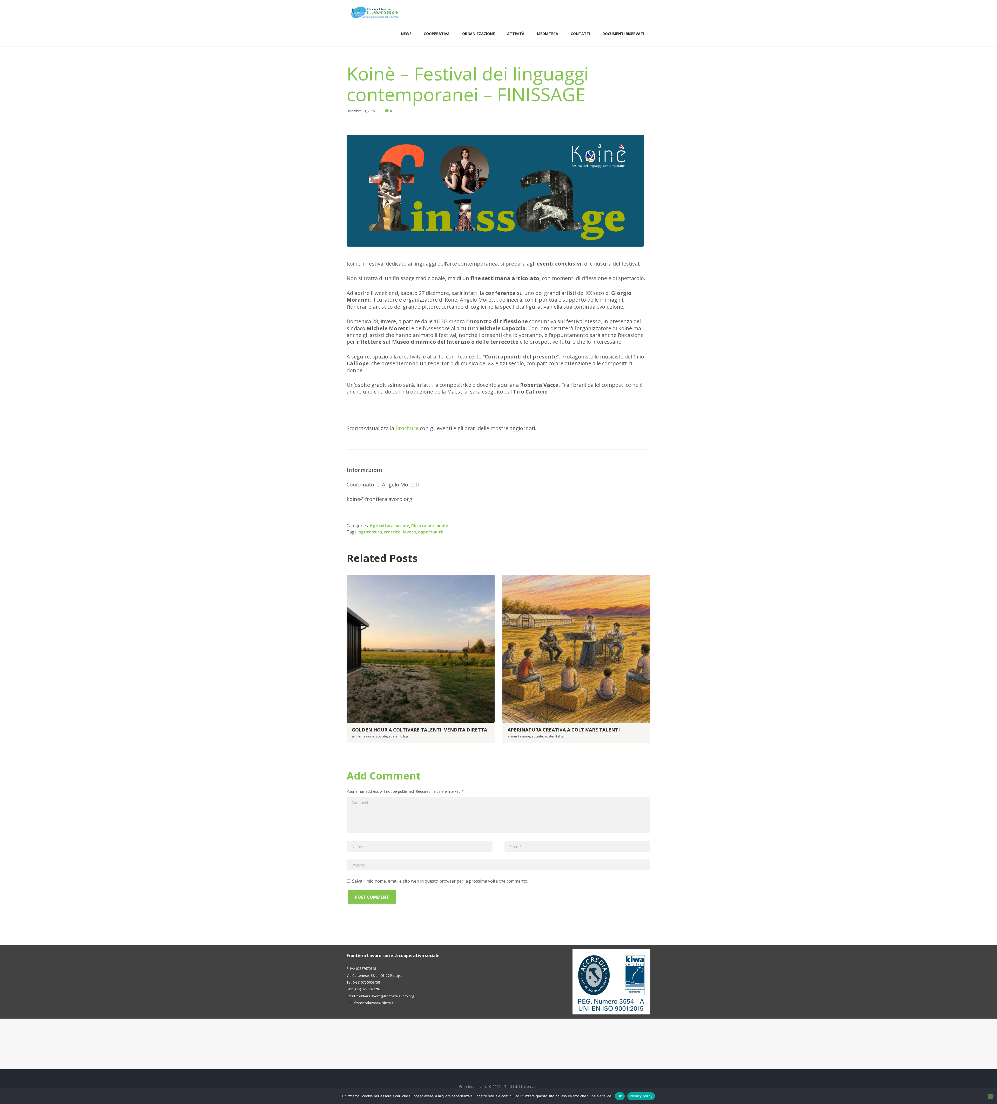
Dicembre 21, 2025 (361, 111)
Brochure (407, 428)
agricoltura (370, 532)
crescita (392, 532)
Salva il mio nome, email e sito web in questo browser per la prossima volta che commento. (440, 881)
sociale (381, 736)
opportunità (430, 532)
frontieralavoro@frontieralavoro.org (385, 996)
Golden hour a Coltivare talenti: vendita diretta (419, 730)
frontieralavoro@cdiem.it (373, 1002)
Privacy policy (641, 1096)
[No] (990, 1096)
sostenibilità (398, 736)
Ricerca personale (429, 526)
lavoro (409, 532)
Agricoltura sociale (389, 526)
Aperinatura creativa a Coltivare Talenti (564, 730)
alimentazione (363, 736)
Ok (619, 1096)
